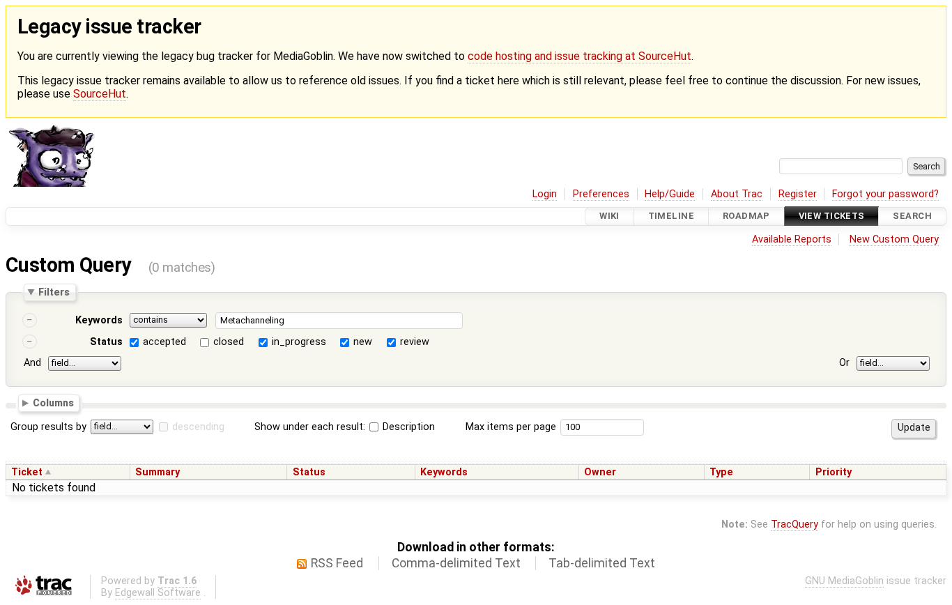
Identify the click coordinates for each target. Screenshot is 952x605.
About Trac (736, 194)
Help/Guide (670, 194)
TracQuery (794, 524)
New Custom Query (894, 239)
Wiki (609, 216)
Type (721, 472)
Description (407, 427)
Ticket (27, 472)
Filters (54, 292)
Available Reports (791, 239)
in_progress (299, 342)
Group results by (48, 427)
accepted (164, 342)
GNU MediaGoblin (844, 581)
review (414, 342)
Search (912, 216)
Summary (157, 472)
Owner (600, 472)
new (362, 342)
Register (797, 194)
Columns (53, 402)
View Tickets (832, 216)
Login (544, 194)
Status (106, 342)
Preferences (601, 194)
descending (198, 427)
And (32, 363)
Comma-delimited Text (456, 563)
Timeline (671, 216)
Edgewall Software (158, 593)
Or (844, 363)
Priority (833, 472)
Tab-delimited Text (601, 563)
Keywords (99, 320)
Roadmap (746, 216)
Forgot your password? (885, 194)
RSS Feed (337, 563)
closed (228, 342)
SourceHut (99, 93)
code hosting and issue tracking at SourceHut (579, 56)
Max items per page (511, 427)
